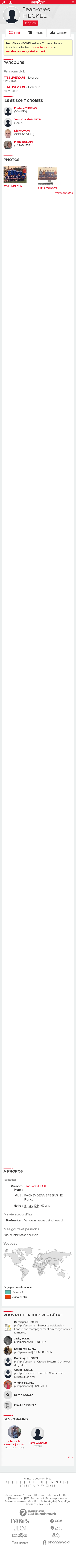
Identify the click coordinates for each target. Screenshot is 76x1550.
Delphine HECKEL (25, 1348)
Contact (67, 1495)
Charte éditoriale (43, 1495)
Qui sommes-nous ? (14, 1495)
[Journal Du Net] (20, 1528)
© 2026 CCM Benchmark (38, 1504)
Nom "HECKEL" (23, 1394)
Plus (70, 1457)
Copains (62, 32)
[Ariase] (20, 1542)
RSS (27, 1498)
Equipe (30, 1495)
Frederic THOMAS (25, 108)
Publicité (57, 1495)
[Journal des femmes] (20, 1521)
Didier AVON (22, 130)
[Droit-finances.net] (56, 1528)
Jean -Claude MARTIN (27, 119)
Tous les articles (16, 1498)
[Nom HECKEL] (8, 1394)
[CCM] (56, 1521)
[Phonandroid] (56, 1542)
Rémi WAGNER (38, 1442)
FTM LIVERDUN (14, 77)
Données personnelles (56, 1498)
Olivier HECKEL (23, 1369)
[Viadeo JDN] (56, 1535)
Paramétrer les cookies (15, 1501)
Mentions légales (47, 1501)
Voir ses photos (63, 193)
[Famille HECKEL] (8, 1405)
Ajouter (32, 23)
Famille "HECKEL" (25, 1405)
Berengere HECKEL (26, 1322)
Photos (38, 32)
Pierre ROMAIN (23, 142)
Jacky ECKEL (22, 1338)
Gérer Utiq (33, 1501)
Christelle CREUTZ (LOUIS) (14, 1443)
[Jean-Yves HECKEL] (11, 15)
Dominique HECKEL (26, 1358)
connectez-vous (41, 47)
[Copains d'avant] (20, 1535)
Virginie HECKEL (24, 1382)
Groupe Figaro (64, 1501)
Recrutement (37, 1498)
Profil (17, 32)
